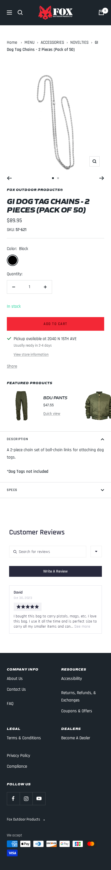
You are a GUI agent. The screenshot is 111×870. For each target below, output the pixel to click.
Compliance (17, 766)
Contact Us (16, 689)
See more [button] (81, 626)
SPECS (12, 490)
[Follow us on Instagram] (26, 798)
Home (12, 42)
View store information (31, 354)
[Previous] (9, 178)
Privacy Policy (18, 755)
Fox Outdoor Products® (35, 189)
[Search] (20, 12)
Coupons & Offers (76, 711)
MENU (29, 42)
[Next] (101, 178)
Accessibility (71, 678)
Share (12, 366)
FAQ (10, 703)
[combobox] (96, 551)
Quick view (51, 413)
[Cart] (101, 12)
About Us (15, 678)
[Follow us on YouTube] (38, 798)
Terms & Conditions (24, 738)
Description (17, 439)
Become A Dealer (75, 738)
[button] (55, 571)
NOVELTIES (79, 42)
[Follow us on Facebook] (13, 798)
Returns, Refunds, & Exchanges (78, 696)
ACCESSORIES (52, 42)
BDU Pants (55, 397)
